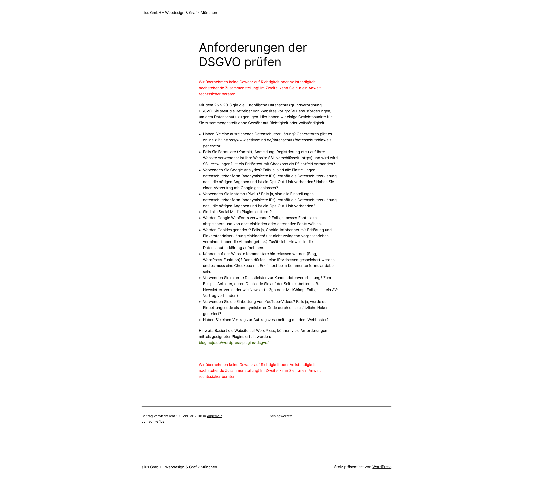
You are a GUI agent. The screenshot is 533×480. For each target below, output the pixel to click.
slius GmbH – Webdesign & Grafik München (179, 12)
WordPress (381, 467)
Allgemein (214, 416)
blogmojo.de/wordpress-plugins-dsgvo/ (234, 342)
